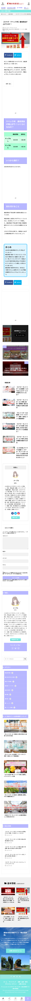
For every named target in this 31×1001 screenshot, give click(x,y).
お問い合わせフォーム (15, 951)
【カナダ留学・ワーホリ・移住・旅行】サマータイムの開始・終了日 (8, 919)
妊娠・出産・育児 (22, 982)
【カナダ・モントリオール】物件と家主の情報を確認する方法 (22, 439)
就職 (26, 29)
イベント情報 (10, 707)
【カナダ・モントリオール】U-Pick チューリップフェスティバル (15, 863)
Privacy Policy (8, 992)
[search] (25, 659)
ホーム (5, 982)
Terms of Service (18, 992)
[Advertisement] (15, 99)
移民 (4, 30)
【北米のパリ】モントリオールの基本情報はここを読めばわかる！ (15, 815)
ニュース (7, 30)
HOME (4, 14)
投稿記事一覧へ (15, 639)
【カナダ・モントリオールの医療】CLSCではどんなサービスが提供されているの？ (22, 390)
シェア (9, 999)
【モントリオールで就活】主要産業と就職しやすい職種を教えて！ (15, 795)
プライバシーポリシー (11, 984)
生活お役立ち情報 (13, 29)
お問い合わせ (22, 984)
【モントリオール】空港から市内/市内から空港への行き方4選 (15, 735)
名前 (4, 551)
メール (5, 558)
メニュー (15, 999)
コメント (5, 535)
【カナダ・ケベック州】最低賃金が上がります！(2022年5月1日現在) (23, 900)
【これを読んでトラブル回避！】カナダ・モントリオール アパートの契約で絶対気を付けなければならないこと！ (22, 452)
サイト (4, 564)
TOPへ (28, 999)
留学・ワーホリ (20, 29)
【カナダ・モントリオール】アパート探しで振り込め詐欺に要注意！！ (15, 855)
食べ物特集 (10, 681)
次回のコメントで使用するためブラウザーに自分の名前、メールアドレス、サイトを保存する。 (15, 573)
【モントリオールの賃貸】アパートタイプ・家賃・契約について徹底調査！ (22, 415)
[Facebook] (8, 55)
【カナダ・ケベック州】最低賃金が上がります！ (23, 918)
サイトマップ (12, 982)
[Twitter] (18, 55)
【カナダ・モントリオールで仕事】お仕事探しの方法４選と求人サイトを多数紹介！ (22, 427)
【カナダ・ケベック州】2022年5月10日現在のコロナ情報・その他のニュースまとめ (15, 832)
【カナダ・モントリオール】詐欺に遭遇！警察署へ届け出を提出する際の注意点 (22, 403)
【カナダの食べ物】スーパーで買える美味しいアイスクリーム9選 (15, 775)
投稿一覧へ (15, 517)
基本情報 (11, 14)
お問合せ (21, 999)
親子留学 (9, 690)
